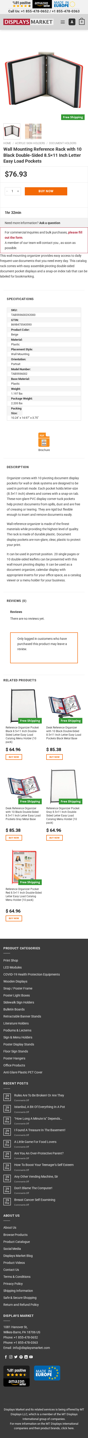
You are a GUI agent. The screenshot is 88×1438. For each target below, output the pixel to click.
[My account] (72, 21)
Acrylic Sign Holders (30, 143)
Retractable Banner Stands (22, 1016)
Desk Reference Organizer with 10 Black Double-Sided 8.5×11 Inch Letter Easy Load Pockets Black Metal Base (63, 733)
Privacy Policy (13, 1284)
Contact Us (11, 1270)
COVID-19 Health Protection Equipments (31, 974)
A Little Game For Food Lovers (35, 1142)
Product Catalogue (16, 1242)
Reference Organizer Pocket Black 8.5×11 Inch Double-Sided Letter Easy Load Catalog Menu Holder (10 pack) (22, 735)
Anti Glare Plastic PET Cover (22, 1072)
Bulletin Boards (14, 1009)
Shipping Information (18, 1291)
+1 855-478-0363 (66, 11)
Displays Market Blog (18, 1256)
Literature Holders (16, 1023)
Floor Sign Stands (15, 1051)
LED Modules (12, 967)
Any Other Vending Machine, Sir (36, 1177)
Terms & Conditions (16, 1277)
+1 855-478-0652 (35, 11)
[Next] (77, 79)
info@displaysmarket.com (31, 1348)
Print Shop (10, 960)
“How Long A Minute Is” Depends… (38, 1119)
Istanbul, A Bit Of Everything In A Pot (39, 1107)
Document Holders (62, 143)
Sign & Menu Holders (17, 1037)
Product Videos (14, 1263)
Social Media (12, 1249)
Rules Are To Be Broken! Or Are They (39, 1095)
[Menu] (62, 22)
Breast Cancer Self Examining (34, 1200)
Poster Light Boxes (16, 995)
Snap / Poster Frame (17, 988)
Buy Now (46, 191)
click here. (67, 1428)
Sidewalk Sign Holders (18, 1002)
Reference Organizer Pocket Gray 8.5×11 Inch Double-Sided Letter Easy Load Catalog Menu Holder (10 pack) (62, 815)
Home (7, 143)
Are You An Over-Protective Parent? (39, 1153)
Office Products (14, 1065)
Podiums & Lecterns (17, 1030)
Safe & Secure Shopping (20, 1298)
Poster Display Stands (18, 1044)
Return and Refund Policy (21, 1305)
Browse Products (15, 1235)
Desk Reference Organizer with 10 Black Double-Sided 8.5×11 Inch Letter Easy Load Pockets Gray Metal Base (23, 814)
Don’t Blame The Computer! (33, 1188)
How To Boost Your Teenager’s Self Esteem (44, 1165)
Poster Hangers (14, 1058)
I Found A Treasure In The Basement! (39, 1130)
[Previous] (11, 79)
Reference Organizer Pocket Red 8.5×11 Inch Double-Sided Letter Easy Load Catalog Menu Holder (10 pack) (24, 895)
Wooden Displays (15, 981)
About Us (9, 1228)
